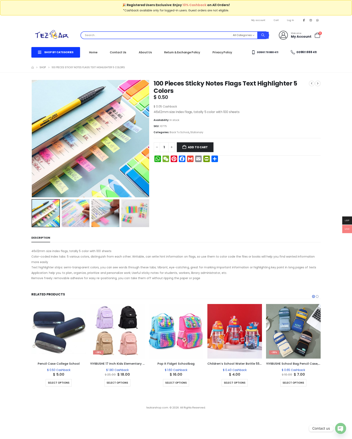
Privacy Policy (222, 52)
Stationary (196, 132)
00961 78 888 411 (267, 52)
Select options (41, 382)
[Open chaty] (340, 428)
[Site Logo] (51, 35)
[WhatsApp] (317, 20)
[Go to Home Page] (32, 67)
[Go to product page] (41, 331)
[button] (32, 139)
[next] (318, 83)
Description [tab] (40, 238)
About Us (145, 52)
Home (93, 52)
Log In (290, 20)
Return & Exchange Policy (182, 52)
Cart (276, 20)
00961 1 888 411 (306, 52)
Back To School (179, 132)
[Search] (263, 35)
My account (258, 20)
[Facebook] (304, 20)
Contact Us (118, 52)
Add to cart (198, 147)
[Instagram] (311, 20)
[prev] (312, 83)
